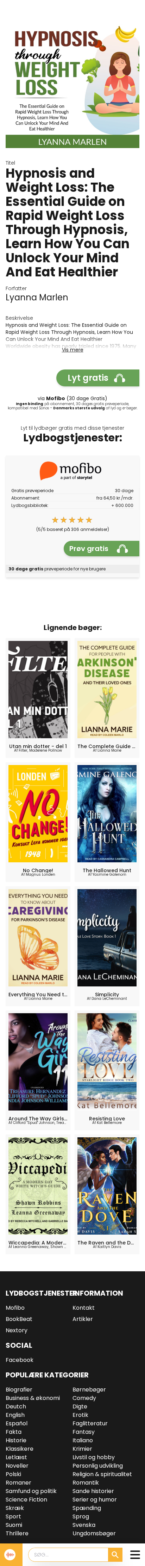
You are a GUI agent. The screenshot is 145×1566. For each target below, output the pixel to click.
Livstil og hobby (93, 1457)
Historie (16, 1440)
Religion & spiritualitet (102, 1474)
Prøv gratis (88, 548)
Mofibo (15, 1308)
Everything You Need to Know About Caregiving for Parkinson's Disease (38, 994)
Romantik (85, 1483)
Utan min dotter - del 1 (38, 746)
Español (16, 1423)
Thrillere (17, 1533)
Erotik (80, 1415)
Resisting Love (107, 1118)
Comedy (84, 1398)
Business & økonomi (33, 1398)
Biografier (19, 1389)
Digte (79, 1406)
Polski (13, 1474)
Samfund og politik (31, 1491)
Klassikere (19, 1449)
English (15, 1415)
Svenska (83, 1525)
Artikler (82, 1319)
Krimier (82, 1449)
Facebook (19, 1360)
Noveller (17, 1466)
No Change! (38, 870)
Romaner (18, 1483)
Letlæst (16, 1457)
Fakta (13, 1432)
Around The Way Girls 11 (38, 1118)
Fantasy (83, 1432)
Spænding (86, 1508)
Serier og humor (94, 1499)
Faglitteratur (90, 1423)
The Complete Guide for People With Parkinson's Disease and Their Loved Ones (107, 746)
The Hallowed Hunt (107, 870)
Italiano (82, 1440)
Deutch (16, 1406)
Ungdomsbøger (94, 1533)
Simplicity (107, 994)
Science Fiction (26, 1499)
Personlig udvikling (97, 1466)
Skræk (15, 1508)
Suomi (14, 1525)
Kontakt (83, 1308)
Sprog (80, 1516)
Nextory (16, 1330)
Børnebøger (89, 1389)
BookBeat (19, 1319)
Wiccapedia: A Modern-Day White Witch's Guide (38, 1242)
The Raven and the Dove (107, 1242)
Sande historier (93, 1491)
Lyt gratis (88, 378)
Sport (13, 1516)
